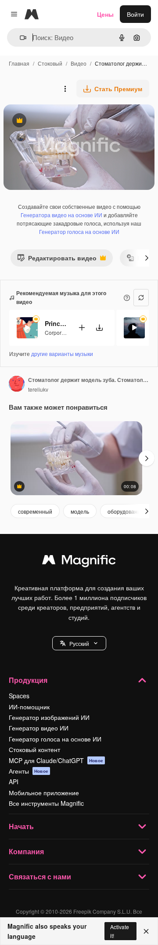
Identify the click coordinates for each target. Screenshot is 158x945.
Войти (135, 14)
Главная (19, 63)
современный (35, 511)
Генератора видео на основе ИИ (61, 215)
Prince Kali (56, 323)
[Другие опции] (65, 88)
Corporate (57, 332)
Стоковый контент (34, 749)
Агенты (28, 771)
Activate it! (119, 931)
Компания (26, 851)
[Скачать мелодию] (99, 327)
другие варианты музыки (62, 353)
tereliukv (38, 389)
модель (80, 511)
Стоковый (50, 63)
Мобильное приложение (44, 792)
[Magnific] (79, 561)
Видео (78, 63)
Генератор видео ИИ (38, 727)
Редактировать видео (57, 259)
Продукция (28, 680)
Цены (105, 14)
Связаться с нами (40, 876)
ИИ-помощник (29, 706)
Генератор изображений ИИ (49, 717)
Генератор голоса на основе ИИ (79, 231)
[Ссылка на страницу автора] (17, 384)
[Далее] (146, 257)
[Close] (146, 931)
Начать (21, 826)
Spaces (19, 695)
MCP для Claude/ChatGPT (56, 760)
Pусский (79, 643)
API (13, 781)
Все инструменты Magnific (46, 803)
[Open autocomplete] (19, 37)
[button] (79, 643)
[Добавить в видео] (82, 327)
